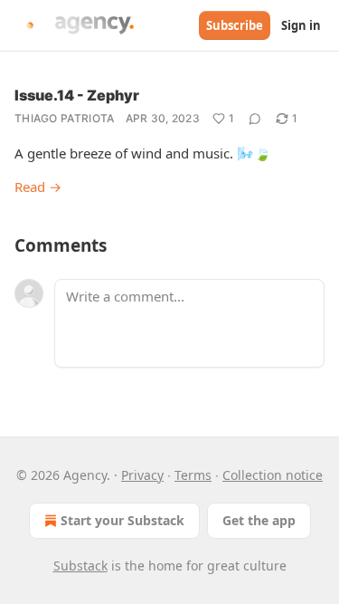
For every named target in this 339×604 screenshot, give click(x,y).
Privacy (142, 475)
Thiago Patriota (64, 118)
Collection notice (272, 475)
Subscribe (234, 25)
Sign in (301, 25)
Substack (80, 565)
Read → (37, 186)
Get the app (259, 520)
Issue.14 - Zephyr (76, 95)
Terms (193, 475)
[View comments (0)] (255, 118)
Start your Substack (122, 520)
